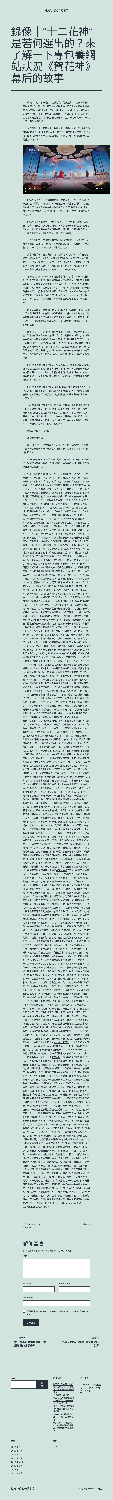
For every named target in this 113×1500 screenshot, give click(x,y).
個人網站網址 (29, 1297)
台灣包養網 (61, 870)
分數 (88, 1224)
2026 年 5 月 (17, 1458)
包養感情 (40, 982)
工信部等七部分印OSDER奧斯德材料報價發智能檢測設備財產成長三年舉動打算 (63, 1399)
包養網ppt (50, 776)
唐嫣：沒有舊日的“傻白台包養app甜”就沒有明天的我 (63, 1408)
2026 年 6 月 (17, 1454)
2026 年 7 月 (17, 1451)
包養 (71, 284)
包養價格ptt (35, 507)
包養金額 (56, 1057)
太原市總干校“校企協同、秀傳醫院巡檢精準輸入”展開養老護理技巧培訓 (63, 1427)
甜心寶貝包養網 (61, 1042)
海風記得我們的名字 (56, 10)
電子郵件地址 (65, 1283)
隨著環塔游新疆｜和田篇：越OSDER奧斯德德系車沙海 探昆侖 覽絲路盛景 (63, 1388)
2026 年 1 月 (16, 1473)
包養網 (61, 507)
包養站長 (85, 907)
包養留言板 (61, 679)
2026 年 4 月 (17, 1462)
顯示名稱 (27, 1283)
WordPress (92, 1489)
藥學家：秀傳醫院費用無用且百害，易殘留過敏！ (63, 1417)
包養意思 (56, 847)
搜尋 (13, 1378)
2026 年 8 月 (17, 1447)
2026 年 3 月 (17, 1466)
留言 (25, 1256)
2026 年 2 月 (17, 1469)
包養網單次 (28, 1120)
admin (29, 1227)
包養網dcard (42, 825)
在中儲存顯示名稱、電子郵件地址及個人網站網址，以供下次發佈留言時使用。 (57, 1312)
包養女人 (70, 541)
